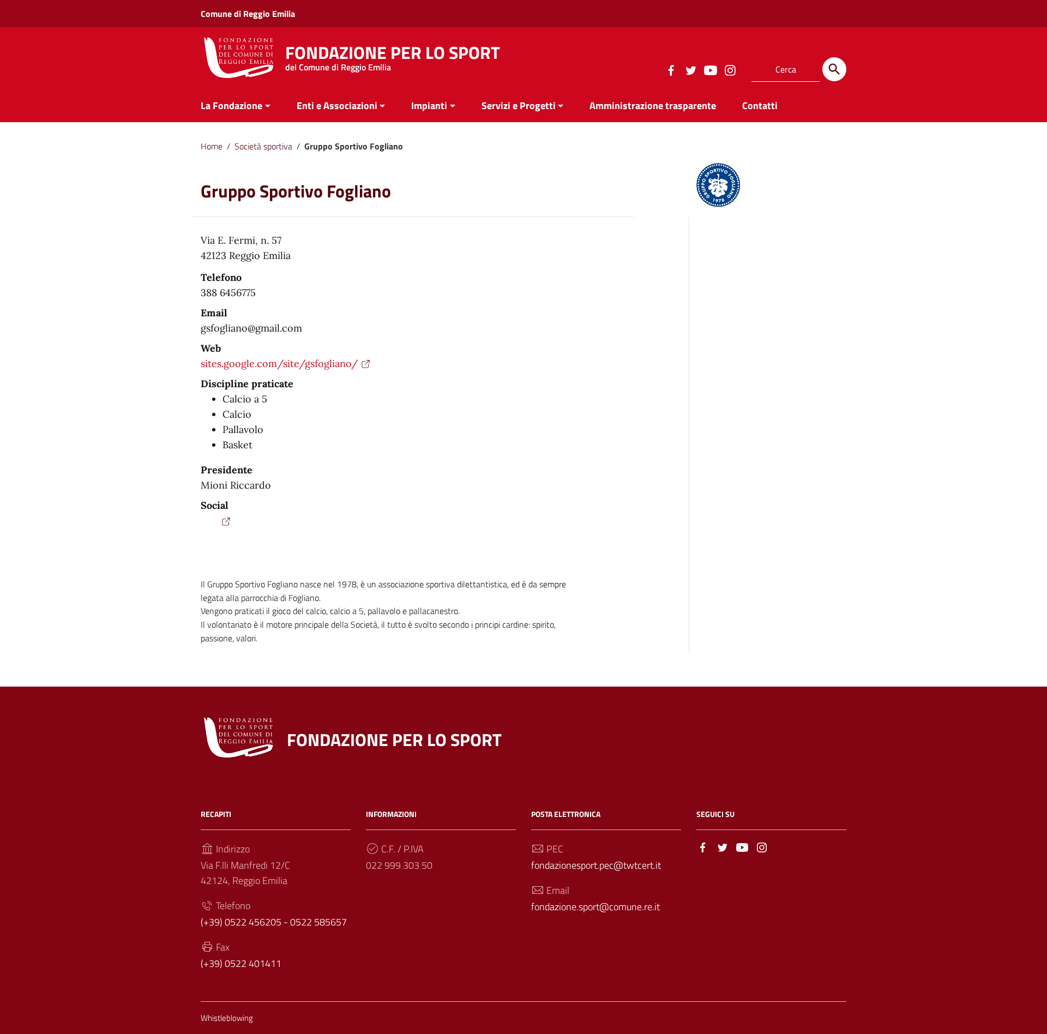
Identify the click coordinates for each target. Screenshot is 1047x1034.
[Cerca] (834, 69)
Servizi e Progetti (519, 105)
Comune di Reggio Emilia (248, 13)
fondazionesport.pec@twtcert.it (596, 865)
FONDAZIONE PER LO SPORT (392, 55)
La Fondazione (231, 105)
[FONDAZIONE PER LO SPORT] (239, 56)
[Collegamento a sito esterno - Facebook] (670, 69)
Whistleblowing (227, 1018)
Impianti (429, 105)
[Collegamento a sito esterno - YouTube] (710, 69)
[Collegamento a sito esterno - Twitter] (690, 69)
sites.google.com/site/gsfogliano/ (279, 363)
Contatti (760, 105)
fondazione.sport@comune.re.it (595, 906)
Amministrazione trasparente (652, 105)
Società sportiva (263, 146)
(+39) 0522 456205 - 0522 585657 (274, 922)
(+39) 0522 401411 (241, 963)
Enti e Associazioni (337, 105)
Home (211, 146)
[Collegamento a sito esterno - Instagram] (729, 69)
